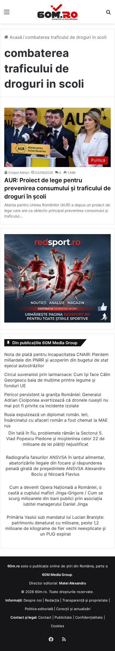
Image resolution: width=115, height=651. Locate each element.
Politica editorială (39, 609)
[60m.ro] (57, 12)
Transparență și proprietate (85, 600)
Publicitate (63, 617)
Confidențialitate (89, 617)
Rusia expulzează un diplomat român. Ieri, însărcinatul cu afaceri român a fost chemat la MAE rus (56, 420)
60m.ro (41, 592)
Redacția (52, 600)
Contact (44, 617)
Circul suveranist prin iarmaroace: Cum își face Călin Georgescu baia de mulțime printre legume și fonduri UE (57, 380)
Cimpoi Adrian (18, 172)
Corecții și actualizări (73, 609)
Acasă (15, 37)
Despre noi (33, 600)
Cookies (57, 626)
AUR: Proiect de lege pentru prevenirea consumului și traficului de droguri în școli (57, 188)
